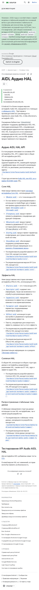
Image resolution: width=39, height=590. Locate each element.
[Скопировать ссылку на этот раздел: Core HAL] (13, 187)
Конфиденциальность (10, 581)
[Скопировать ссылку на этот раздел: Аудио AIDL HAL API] (27, 147)
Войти (34, 2)
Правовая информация (10, 578)
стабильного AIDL (8, 111)
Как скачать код (7, 507)
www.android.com (8, 559)
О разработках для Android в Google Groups (16, 541)
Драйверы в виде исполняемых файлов (14, 517)
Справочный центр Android (11, 552)
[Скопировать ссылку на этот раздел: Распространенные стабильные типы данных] (10, 405)
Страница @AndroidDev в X (11, 528)
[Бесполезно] (31, 74)
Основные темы (24, 70)
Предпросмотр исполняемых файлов (14, 510)
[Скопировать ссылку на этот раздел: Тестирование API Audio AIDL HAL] (8, 452)
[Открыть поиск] (25, 2)
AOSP (3, 70)
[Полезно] (28, 74)
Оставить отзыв (25, 581)
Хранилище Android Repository (12, 501)
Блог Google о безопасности (11, 534)
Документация (8, 9)
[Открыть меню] (3, 2)
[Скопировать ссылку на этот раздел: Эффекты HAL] (17, 275)
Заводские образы (8, 513)
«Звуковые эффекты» (10, 353)
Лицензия (23, 578)
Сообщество (22, 575)
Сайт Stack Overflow (8, 565)
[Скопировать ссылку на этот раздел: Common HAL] (17, 358)
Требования (5, 504)
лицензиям (16, 484)
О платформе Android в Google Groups (14, 538)
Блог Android (6, 531)
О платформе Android (9, 575)
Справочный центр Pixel (9, 555)
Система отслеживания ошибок (12, 568)
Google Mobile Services (9, 562)
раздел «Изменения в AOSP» (15, 44)
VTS (3, 459)
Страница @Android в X (9, 525)
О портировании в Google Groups (12, 544)
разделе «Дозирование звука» (17, 248)
